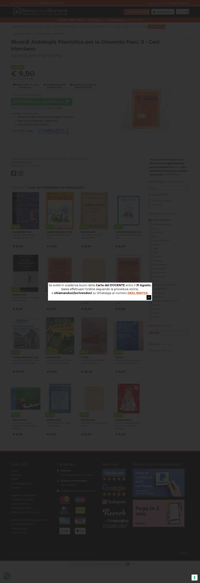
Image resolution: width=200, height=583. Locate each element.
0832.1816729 (138, 293)
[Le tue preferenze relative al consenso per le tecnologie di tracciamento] (195, 577)
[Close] (149, 297)
